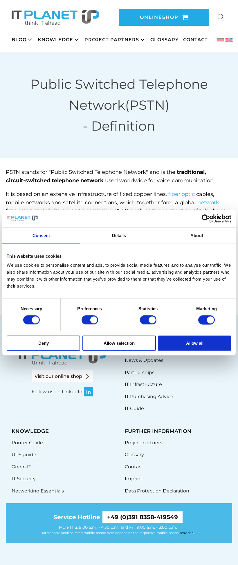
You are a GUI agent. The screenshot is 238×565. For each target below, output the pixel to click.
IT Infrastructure (143, 384)
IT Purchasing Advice (149, 396)
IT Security (24, 478)
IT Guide (134, 408)
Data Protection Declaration (157, 491)
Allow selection (119, 343)
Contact (134, 467)
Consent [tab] (41, 235)
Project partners (143, 442)
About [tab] (196, 235)
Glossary (134, 454)
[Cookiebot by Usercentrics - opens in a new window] (206, 218)
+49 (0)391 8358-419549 (142, 517)
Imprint (134, 478)
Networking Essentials (38, 491)
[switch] (90, 319)
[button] (25, 40)
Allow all (194, 343)
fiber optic (181, 194)
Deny (43, 343)
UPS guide (24, 454)
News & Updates (144, 360)
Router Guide (27, 442)
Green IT (21, 467)
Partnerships (139, 372)
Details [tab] (119, 235)
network (208, 202)
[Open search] (221, 17)
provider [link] (186, 533)
